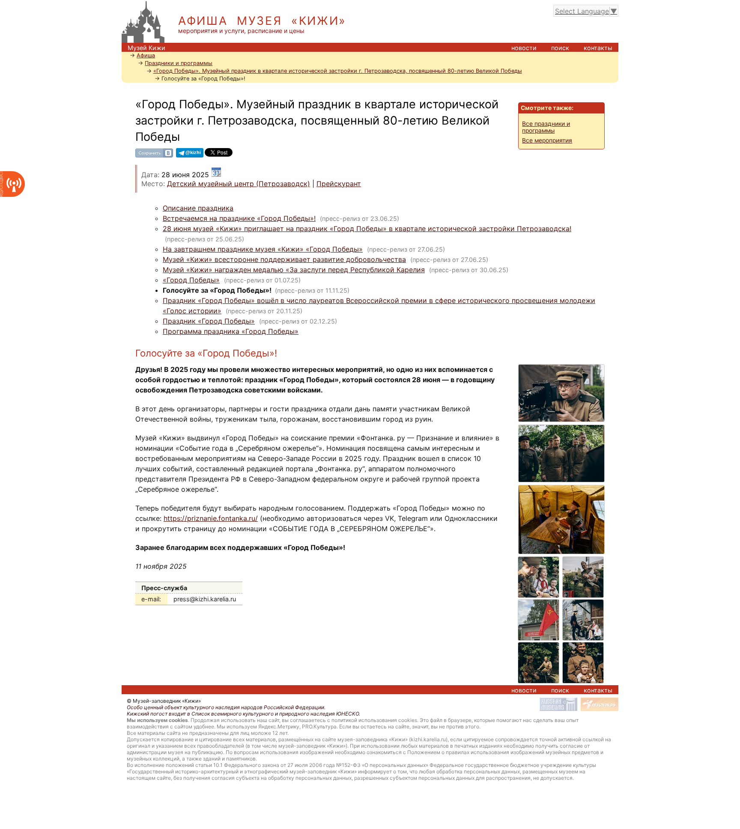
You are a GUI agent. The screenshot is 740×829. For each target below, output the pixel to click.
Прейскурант (338, 183)
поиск (560, 47)
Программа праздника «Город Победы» (230, 331)
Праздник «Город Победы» (209, 321)
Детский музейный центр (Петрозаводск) (238, 183)
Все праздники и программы (546, 127)
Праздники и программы (178, 63)
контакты (598, 47)
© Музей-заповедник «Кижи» (164, 701)
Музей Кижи (146, 47)
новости (524, 47)
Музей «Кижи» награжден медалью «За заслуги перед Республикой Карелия (294, 269)
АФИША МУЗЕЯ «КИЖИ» (262, 21)
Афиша (146, 55)
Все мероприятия (547, 140)
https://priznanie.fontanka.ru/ (211, 518)
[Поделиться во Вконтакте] (154, 156)
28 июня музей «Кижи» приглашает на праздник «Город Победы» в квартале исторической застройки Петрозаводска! (367, 228)
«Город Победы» (191, 280)
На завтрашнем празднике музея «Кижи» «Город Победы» (263, 249)
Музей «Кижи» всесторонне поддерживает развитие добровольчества (284, 259)
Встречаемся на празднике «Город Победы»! (239, 218)
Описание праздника (198, 208)
